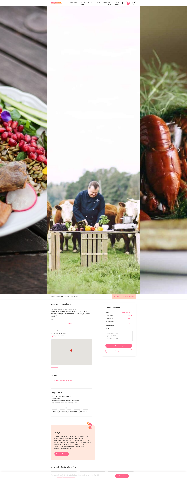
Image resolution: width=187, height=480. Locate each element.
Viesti (107, 329)
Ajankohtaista (73, 3)
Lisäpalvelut (74, 296)
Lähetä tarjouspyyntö (119, 346)
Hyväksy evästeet (122, 476)
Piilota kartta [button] (54, 367)
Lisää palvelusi (116, 3)
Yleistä (52, 296)
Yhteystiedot (60, 296)
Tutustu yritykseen (61, 454)
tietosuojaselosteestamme (66, 477)
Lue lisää (70, 323)
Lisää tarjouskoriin (119, 351)
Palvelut (90, 3)
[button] (71, 350)
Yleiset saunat (83, 3)
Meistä (98, 3)
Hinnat (67, 296)
